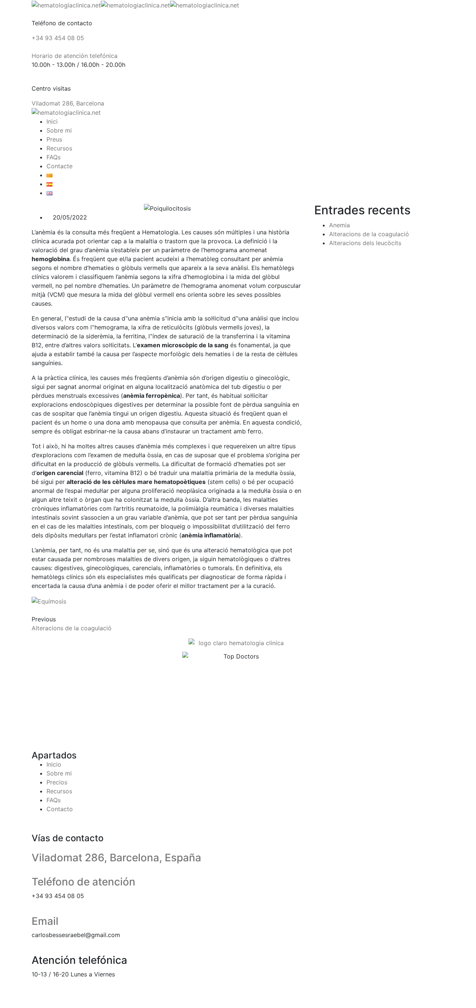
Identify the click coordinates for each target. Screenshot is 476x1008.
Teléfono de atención (83, 881)
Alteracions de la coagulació (72, 628)
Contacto (59, 809)
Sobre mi (59, 130)
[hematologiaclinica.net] (66, 4)
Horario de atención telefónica (75, 55)
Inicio (53, 764)
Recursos (59, 148)
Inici (52, 121)
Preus (54, 139)
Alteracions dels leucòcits (365, 243)
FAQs (53, 157)
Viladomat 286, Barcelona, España (116, 857)
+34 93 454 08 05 (58, 38)
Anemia (339, 225)
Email (45, 921)
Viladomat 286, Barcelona (68, 103)
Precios (56, 782)
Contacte (59, 166)
